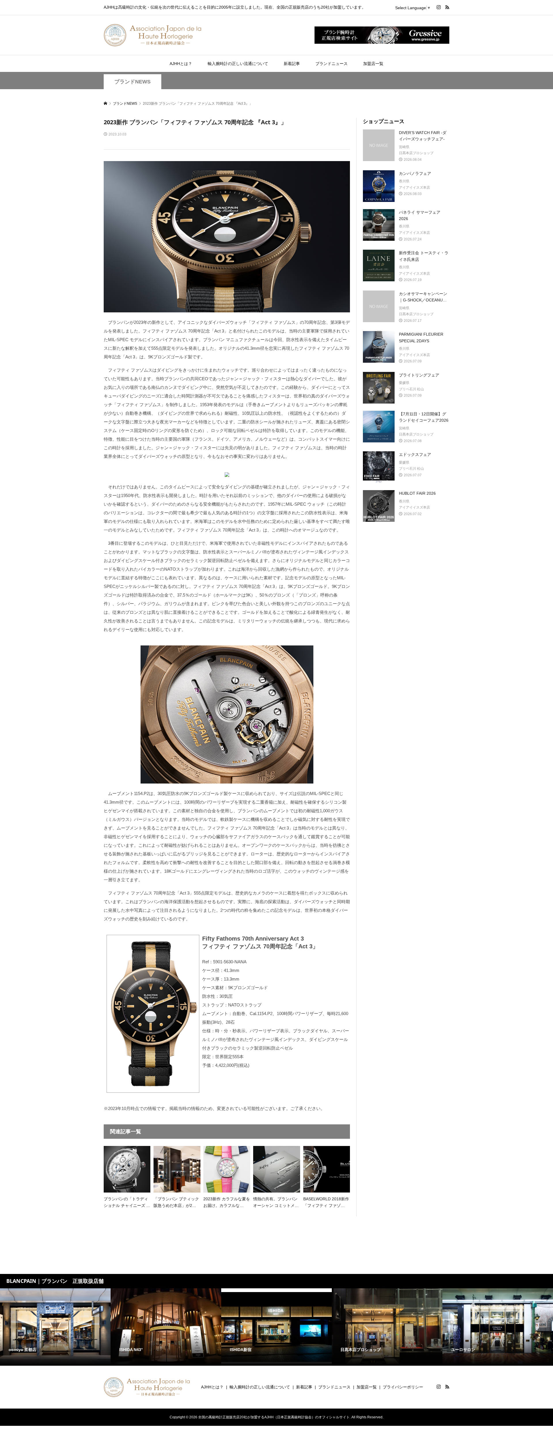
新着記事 (292, 63)
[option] (55, 1327)
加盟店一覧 (373, 63)
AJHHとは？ (181, 63)
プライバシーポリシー (403, 1387)
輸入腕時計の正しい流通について (238, 63)
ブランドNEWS (132, 82)
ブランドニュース (331, 63)
